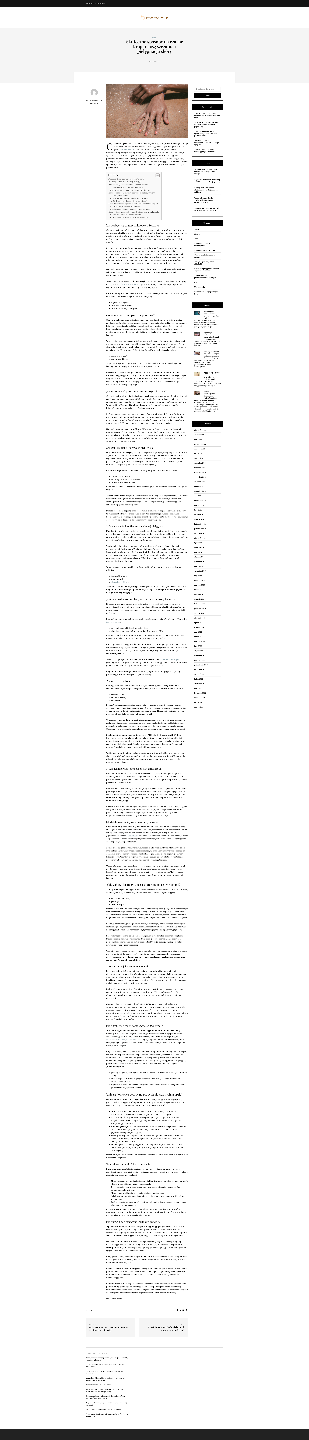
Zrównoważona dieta (128, 284)
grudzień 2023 (200, 561)
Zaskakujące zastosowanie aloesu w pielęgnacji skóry (212, 315)
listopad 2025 (200, 468)
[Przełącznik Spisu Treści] (156, 175)
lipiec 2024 (198, 543)
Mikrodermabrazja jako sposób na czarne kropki (131, 198)
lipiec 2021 (198, 679)
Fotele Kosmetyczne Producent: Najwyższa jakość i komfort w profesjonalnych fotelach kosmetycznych (206, 396)
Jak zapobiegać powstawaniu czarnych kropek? (128, 184)
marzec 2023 (199, 585)
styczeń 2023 (199, 594)
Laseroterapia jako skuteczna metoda (127, 207)
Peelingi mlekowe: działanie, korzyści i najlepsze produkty (212, 353)
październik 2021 (201, 665)
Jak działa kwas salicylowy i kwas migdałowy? (130, 201)
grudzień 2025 (200, 463)
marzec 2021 (199, 698)
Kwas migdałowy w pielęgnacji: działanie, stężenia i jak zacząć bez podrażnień (106, 1397)
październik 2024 (201, 529)
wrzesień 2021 (200, 669)
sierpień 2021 (199, 674)
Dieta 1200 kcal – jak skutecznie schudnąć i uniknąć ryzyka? (206, 142)
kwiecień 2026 (200, 444)
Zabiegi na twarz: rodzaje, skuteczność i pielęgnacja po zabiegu (206, 190)
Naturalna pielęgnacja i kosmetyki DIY (203, 244)
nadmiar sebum (127, 149)
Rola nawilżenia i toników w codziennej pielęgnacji (131, 190)
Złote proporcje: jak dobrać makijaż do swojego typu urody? (205, 171)
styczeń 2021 (199, 707)
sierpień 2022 (200, 618)
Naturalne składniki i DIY (204, 250)
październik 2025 (201, 472)
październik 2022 (201, 608)
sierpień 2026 (200, 430)
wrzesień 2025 (200, 477)
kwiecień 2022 (200, 637)
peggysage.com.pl (94, 100)
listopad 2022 (200, 604)
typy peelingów (113, 622)
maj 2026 (198, 439)
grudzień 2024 (200, 519)
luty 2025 (198, 510)
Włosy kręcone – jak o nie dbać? (98, 1385)
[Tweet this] (180, 1310)
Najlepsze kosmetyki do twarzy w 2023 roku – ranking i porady (207, 181)
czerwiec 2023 (200, 571)
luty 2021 (198, 702)
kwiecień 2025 (200, 500)
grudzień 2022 (200, 599)
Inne (196, 239)
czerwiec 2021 (200, 684)
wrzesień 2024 (200, 533)
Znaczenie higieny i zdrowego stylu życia (128, 188)
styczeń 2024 (200, 557)
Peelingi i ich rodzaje (120, 196)
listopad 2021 (199, 660)
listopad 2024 (200, 524)
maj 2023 (198, 576)
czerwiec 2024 (200, 547)
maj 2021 (197, 688)
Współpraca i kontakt (95, 4)
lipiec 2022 (198, 623)
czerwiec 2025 (200, 491)
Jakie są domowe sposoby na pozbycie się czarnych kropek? (134, 212)
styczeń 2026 (199, 458)
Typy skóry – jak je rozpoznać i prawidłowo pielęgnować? (212, 376)
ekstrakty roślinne (120, 582)
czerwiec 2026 (200, 435)
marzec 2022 (199, 641)
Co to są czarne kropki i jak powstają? (124, 182)
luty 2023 (198, 590)
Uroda (154, 38)
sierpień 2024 (200, 538)
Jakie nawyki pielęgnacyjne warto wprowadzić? (130, 217)
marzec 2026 (199, 449)
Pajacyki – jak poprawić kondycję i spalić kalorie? (204, 150)
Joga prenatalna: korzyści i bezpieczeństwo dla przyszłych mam (207, 115)
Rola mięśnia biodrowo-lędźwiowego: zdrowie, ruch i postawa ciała (206, 133)
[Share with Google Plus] (183, 1310)
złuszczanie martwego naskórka (121, 1039)
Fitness (197, 234)
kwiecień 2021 (200, 693)
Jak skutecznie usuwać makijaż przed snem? (103, 1409)
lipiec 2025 (198, 486)
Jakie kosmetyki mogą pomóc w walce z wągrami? (131, 209)
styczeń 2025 (199, 515)
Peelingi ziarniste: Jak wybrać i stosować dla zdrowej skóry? (207, 209)
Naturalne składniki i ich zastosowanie (127, 215)
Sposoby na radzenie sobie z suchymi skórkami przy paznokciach (211, 336)
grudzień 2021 (200, 655)
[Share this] (177, 1310)
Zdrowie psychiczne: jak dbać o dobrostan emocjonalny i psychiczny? (207, 124)
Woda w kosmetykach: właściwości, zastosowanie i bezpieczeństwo (205, 200)
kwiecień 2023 (200, 580)
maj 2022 (198, 632)
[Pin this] (186, 1310)
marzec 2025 (199, 505)
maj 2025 (198, 496)
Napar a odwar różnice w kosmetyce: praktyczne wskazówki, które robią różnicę (105, 1390)
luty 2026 (198, 453)
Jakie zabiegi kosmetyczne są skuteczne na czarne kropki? (133, 204)
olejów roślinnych (171, 659)
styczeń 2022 (199, 651)
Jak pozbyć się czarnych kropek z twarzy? (126, 179)
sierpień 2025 (200, 482)
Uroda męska (199, 287)
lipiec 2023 (198, 566)
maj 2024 (198, 552)
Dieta (196, 229)
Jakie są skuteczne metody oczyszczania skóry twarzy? (132, 193)
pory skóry (132, 836)
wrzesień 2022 (200, 613)
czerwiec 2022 (200, 627)
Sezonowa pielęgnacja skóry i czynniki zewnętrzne (206, 270)
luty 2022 (198, 646)
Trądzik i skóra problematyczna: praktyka (205, 276)
